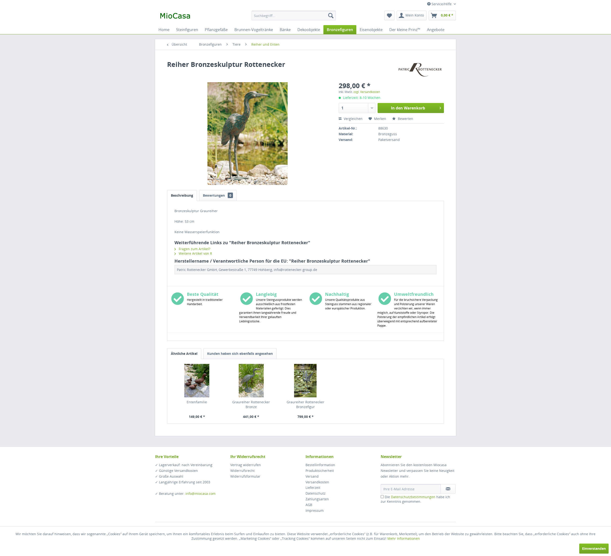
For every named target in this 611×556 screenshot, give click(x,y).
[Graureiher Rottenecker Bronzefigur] (305, 380)
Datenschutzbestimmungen (413, 497)
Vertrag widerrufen (245, 465)
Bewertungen (217, 195)
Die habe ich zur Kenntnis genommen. (415, 499)
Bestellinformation (320, 465)
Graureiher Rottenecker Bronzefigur (305, 404)
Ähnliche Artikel (184, 353)
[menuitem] (294, 15)
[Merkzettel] (389, 15)
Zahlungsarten (317, 499)
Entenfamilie (197, 402)
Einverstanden (594, 548)
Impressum (315, 510)
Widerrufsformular (245, 476)
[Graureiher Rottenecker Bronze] (251, 380)
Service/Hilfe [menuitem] (442, 4)
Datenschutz (316, 493)
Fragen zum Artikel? (194, 249)
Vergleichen (353, 118)
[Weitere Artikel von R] (420, 69)
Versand (312, 476)
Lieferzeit (313, 487)
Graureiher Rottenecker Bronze (251, 404)
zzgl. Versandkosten (366, 92)
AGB (309, 504)
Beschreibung (182, 195)
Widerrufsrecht (242, 470)
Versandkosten (317, 482)
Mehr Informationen (403, 538)
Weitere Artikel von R (195, 253)
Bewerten (405, 118)
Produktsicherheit (320, 470)
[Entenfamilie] (197, 380)
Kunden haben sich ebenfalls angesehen (240, 353)
